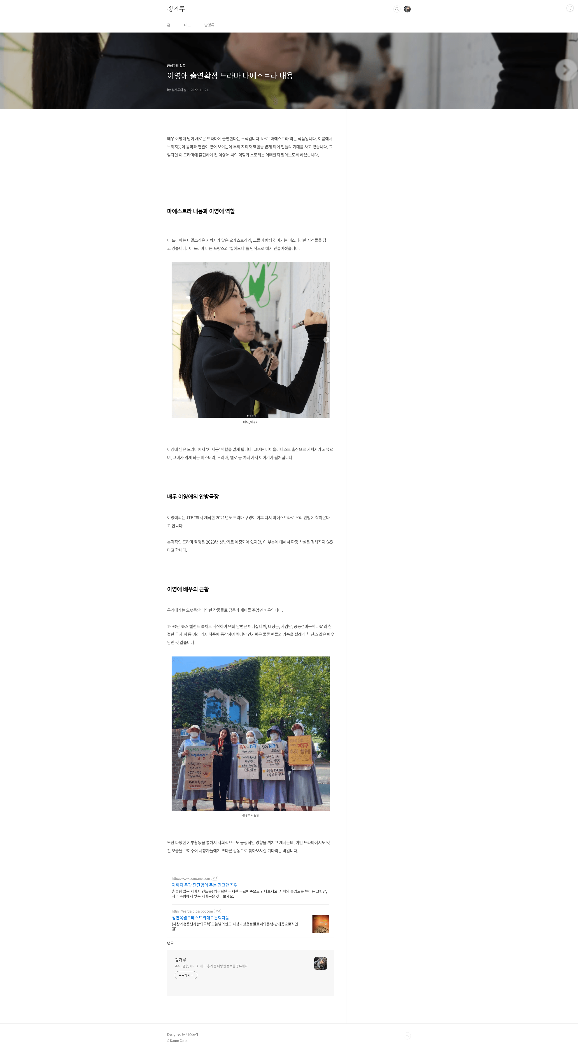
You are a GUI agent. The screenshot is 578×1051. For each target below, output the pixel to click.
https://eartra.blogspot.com (192, 911)
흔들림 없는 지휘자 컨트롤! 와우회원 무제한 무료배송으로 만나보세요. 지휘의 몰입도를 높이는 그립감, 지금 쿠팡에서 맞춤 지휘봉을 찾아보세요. (249, 893)
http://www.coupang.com (191, 878)
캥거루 (176, 8)
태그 (187, 25)
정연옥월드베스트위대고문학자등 (200, 917)
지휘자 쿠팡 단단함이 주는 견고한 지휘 (205, 885)
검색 (397, 9)
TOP (407, 1035)
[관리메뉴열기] (570, 8)
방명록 (209, 25)
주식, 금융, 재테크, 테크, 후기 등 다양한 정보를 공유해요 (211, 966)
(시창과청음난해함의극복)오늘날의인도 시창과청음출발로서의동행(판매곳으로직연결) (235, 926)
